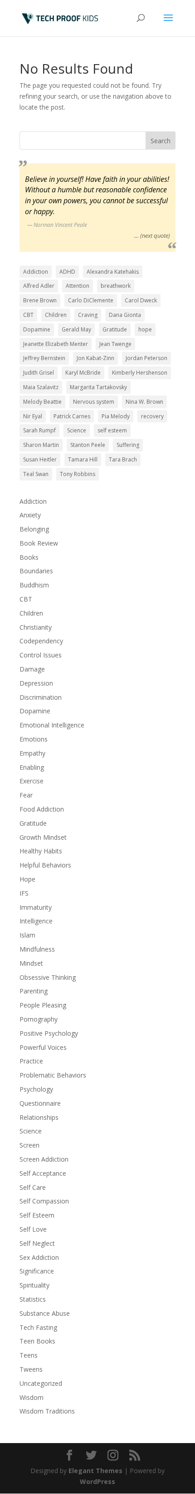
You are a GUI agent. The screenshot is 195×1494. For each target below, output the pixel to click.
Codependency (41, 641)
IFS (24, 893)
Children (56, 315)
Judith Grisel (38, 372)
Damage (32, 669)
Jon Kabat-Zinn (95, 358)
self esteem (112, 430)
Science (76, 430)
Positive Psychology (49, 1033)
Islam (27, 935)
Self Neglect (37, 1243)
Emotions (34, 739)
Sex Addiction (39, 1257)
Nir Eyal (32, 416)
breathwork (116, 286)
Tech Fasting (38, 1327)
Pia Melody (116, 416)
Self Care (33, 1187)
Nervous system (93, 402)
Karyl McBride (83, 372)
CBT (28, 315)
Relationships (39, 1117)
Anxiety (30, 515)
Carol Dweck (141, 300)
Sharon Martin (41, 445)
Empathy (32, 753)
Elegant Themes (95, 1470)
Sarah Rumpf (39, 430)
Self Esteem (37, 1215)
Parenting (34, 991)
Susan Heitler (40, 459)
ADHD (67, 272)
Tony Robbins (77, 474)
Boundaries (36, 571)
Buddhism (34, 585)
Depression (36, 683)
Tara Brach (123, 459)
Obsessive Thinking (48, 977)
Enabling (32, 767)
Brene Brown (40, 300)
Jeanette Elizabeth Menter (55, 344)
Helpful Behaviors (45, 865)
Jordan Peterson (146, 358)
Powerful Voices (43, 1047)
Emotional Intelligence (52, 725)
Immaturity (36, 907)
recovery (152, 416)
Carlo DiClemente (90, 300)
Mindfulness (37, 949)
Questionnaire (40, 1103)
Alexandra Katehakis (113, 272)
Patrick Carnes (72, 416)
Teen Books (37, 1341)
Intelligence (36, 921)
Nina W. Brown (144, 402)
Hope (27, 879)
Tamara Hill (83, 459)
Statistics (33, 1299)
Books (29, 557)
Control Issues (41, 655)
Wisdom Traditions (47, 1411)
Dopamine (36, 329)
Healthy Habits (41, 851)
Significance (37, 1271)
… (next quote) (152, 235)
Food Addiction (42, 809)
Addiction (35, 272)
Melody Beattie (42, 402)
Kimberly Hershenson (139, 372)
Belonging (34, 529)
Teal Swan (36, 474)
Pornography (39, 1019)
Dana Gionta (125, 315)
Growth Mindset (43, 837)
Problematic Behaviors (53, 1075)
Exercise (32, 781)
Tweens (31, 1369)
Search (161, 140)
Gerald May (76, 329)
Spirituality (34, 1285)
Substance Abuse (45, 1313)
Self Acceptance (43, 1173)
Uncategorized (41, 1383)
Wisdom (32, 1397)
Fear (26, 795)
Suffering (128, 445)
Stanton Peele (87, 445)
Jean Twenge (115, 344)
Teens (29, 1355)
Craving (88, 315)
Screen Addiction (44, 1159)
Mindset (31, 963)
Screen (29, 1145)
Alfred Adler (38, 286)
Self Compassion (44, 1201)
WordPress (97, 1481)
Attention (77, 286)
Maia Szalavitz (40, 387)
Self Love (33, 1229)
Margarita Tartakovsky (98, 387)
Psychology (36, 1089)
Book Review (39, 543)
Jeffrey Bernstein (44, 358)
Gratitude (114, 329)
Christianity (36, 627)
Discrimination (41, 697)
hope (145, 329)
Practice (31, 1061)
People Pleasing (43, 1005)
